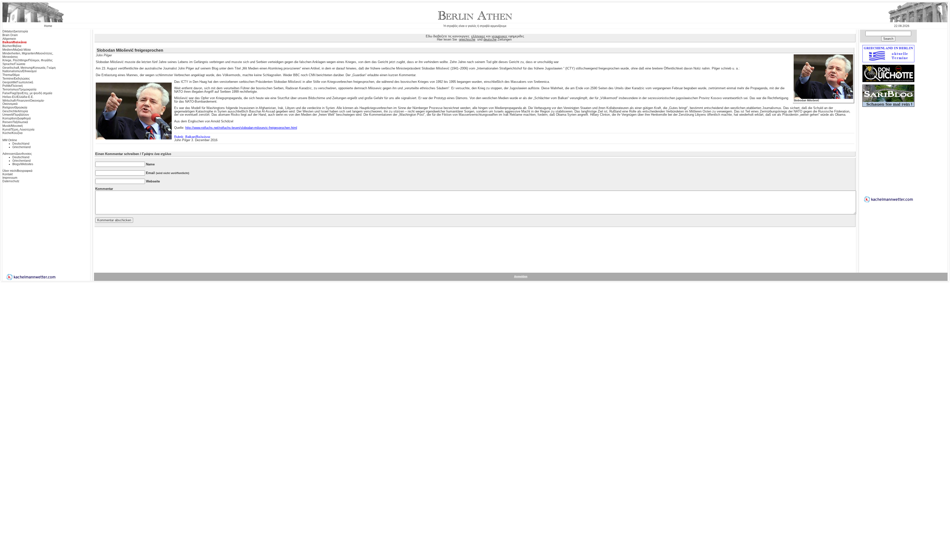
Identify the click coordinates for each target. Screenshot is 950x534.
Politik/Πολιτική (12, 86)
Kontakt (7, 174)
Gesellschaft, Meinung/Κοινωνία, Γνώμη (29, 67)
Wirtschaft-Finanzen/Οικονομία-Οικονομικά (23, 102)
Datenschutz (10, 181)
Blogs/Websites (22, 164)
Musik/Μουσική (12, 126)
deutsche (490, 39)
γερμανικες (499, 36)
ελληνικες (478, 36)
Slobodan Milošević (806, 100)
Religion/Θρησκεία (14, 107)
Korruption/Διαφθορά (16, 118)
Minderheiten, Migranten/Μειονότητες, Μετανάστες (27, 55)
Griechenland (21, 147)
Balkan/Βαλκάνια (14, 42)
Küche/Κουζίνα (12, 133)
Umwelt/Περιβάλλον (15, 114)
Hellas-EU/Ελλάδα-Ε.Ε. (18, 97)
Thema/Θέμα (11, 75)
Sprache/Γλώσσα (13, 64)
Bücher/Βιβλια (11, 46)
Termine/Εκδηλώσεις (16, 78)
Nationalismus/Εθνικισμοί (19, 71)
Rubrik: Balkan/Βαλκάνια (192, 137)
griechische (467, 39)
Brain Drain (10, 35)
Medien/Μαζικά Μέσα (16, 49)
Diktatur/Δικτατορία (15, 31)
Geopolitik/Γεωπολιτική (17, 82)
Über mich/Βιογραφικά (17, 171)
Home (48, 26)
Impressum (9, 177)
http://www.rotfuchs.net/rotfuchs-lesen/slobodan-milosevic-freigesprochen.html (241, 128)
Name (150, 164)
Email (167, 173)
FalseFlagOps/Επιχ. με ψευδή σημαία (27, 93)
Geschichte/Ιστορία (15, 111)
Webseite (153, 181)
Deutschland (20, 143)
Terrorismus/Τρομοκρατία (19, 89)
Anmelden (520, 276)
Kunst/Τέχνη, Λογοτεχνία (18, 129)
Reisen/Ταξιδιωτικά (15, 122)
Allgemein (9, 39)
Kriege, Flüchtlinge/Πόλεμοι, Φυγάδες (27, 60)
